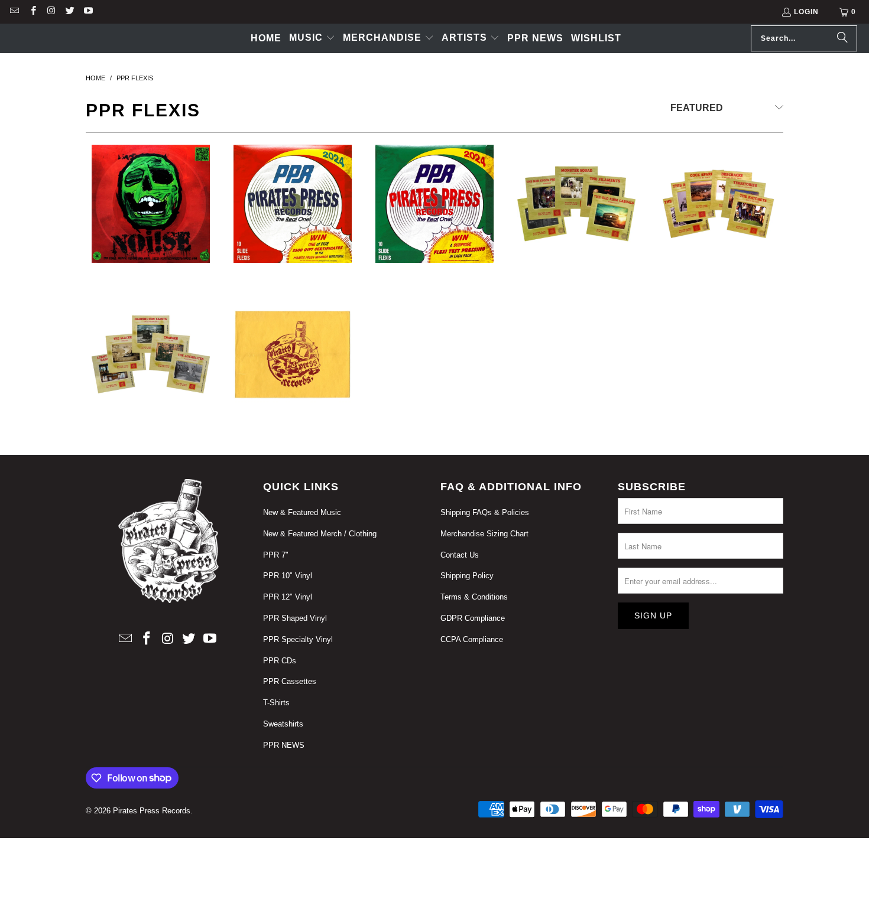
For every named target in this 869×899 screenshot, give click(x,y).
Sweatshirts (283, 723)
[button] (312, 38)
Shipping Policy (467, 575)
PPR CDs (279, 660)
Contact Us (459, 555)
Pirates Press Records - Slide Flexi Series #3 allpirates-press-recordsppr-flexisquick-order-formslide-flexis (151, 369)
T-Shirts (276, 702)
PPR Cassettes (289, 681)
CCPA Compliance (471, 639)
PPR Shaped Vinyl (295, 618)
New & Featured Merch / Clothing (320, 533)
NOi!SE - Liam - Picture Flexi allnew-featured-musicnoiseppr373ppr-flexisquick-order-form (151, 218)
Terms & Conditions (474, 596)
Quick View (151, 266)
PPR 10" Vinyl (287, 575)
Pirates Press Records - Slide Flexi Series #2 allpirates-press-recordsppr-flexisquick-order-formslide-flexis (576, 218)
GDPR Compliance (472, 618)
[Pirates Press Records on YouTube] (88, 12)
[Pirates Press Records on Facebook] (32, 12)
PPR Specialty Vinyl (298, 639)
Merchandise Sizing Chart (484, 533)
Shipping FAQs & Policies (484, 512)
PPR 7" (275, 555)
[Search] (842, 38)
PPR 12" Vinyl (287, 596)
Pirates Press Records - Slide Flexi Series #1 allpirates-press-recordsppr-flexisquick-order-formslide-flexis (718, 218)
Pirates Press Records (151, 810)
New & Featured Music (302, 512)
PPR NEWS (283, 745)
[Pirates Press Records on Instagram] (51, 12)
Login (806, 12)
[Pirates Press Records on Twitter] (69, 12)
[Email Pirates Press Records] (14, 12)
